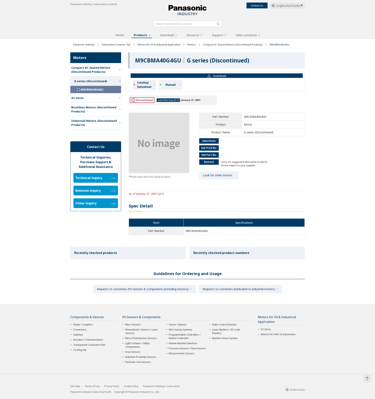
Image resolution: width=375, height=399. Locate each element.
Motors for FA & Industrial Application (159, 44)
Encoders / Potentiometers (88, 339)
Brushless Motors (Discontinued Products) (93, 109)
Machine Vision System (225, 338)
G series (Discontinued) (90, 81)
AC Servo (77, 98)
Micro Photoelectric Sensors (141, 338)
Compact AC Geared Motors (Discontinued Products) (232, 44)
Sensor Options (178, 324)
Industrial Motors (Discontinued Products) (94, 123)
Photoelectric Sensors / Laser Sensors (141, 331)
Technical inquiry (88, 178)
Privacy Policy (111, 386)
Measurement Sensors (181, 353)
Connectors (79, 329)
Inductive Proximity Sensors (140, 357)
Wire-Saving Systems (180, 329)
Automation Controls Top (116, 44)
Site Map (75, 386)
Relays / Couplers (83, 324)
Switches (78, 334)
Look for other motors (217, 175)
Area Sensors (132, 352)
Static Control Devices (224, 324)
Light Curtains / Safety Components (137, 345)
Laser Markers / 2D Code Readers (226, 331)
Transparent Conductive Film (89, 344)
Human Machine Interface (183, 343)
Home (119, 35)
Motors (192, 44)
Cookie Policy (131, 386)
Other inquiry (85, 203)
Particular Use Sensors (138, 362)
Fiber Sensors (133, 324)
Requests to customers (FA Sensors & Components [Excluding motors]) (143, 289)
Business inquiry (88, 190)
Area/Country (297, 389)
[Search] (218, 23)
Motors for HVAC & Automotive (278, 334)
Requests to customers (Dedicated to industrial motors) (239, 289)
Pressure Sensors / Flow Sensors (187, 348)
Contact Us (257, 5)
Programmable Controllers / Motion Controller (184, 336)
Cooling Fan (80, 350)
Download (167, 35)
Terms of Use (92, 386)
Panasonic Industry (84, 44)
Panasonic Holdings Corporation (161, 386)
